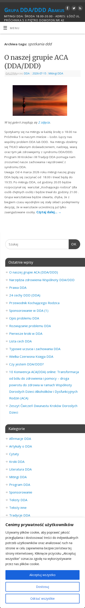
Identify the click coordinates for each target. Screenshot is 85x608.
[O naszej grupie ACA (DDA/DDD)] (42, 101)
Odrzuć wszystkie (42, 598)
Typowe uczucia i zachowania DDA (34, 349)
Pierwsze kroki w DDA (25, 333)
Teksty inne (18, 507)
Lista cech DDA (20, 341)
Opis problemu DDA (24, 318)
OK (72, 244)
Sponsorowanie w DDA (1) (28, 310)
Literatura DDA (20, 469)
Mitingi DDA (56, 73)
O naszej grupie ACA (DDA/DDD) (36, 61)
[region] (42, 562)
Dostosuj (42, 587)
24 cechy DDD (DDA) (24, 295)
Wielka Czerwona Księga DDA (31, 356)
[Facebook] (67, 8)
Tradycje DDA (19, 515)
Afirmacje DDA (20, 438)
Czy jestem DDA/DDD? (26, 364)
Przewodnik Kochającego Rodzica (34, 303)
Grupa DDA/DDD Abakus (34, 10)
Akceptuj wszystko (42, 575)
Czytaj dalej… (48, 212)
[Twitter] (73, 8)
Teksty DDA (18, 500)
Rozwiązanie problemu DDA (30, 326)
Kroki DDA (16, 461)
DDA (27, 73)
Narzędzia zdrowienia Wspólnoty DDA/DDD (42, 280)
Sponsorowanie (20, 492)
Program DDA (19, 484)
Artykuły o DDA (20, 446)
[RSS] (79, 8)
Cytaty (14, 454)
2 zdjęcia (44, 122)
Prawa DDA (17, 287)
